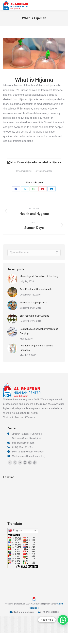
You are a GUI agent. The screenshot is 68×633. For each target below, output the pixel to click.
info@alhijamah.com (23, 612)
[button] (63, 620)
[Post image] (12, 279)
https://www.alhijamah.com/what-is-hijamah (35, 162)
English (17, 530)
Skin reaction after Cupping (34, 315)
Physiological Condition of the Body (39, 276)
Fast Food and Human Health (35, 289)
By (24, 171)
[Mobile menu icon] (63, 5)
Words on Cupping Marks (33, 302)
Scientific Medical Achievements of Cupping (39, 331)
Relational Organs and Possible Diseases (36, 348)
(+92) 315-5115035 (49, 612)
